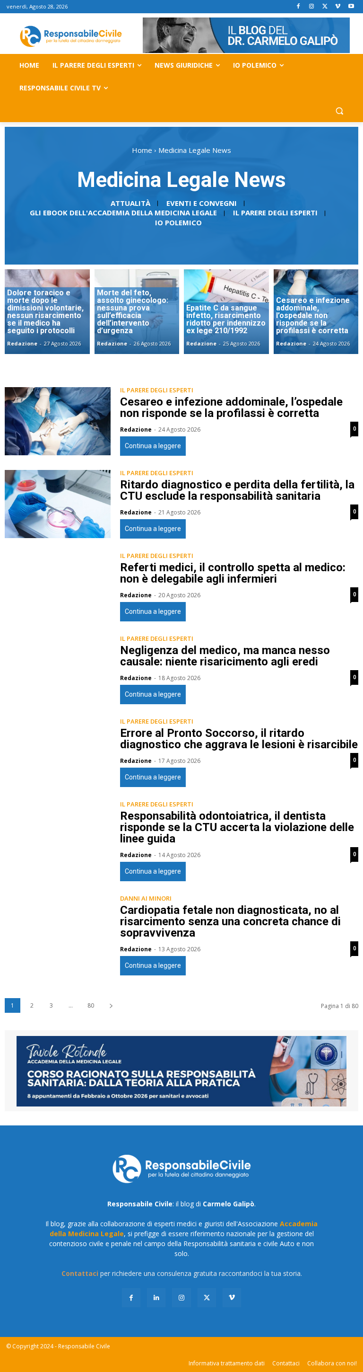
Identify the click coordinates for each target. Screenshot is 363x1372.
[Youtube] (351, 6)
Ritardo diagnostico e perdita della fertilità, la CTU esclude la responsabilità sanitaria (237, 490)
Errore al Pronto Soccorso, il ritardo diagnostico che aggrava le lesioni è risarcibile (239, 738)
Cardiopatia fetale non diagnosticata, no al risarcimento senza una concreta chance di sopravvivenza (230, 921)
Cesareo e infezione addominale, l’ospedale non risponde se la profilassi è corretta (231, 407)
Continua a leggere (153, 446)
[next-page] (111, 1005)
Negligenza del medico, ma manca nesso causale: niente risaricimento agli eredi (225, 656)
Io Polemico (178, 222)
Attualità (130, 203)
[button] (339, 111)
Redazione (136, 429)
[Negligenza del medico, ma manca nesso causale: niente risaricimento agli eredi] (58, 670)
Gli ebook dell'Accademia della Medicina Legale (123, 212)
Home (142, 150)
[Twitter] (325, 6)
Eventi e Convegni (201, 203)
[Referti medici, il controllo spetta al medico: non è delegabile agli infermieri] (58, 587)
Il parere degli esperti (275, 212)
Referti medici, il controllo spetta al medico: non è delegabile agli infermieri (233, 573)
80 (90, 1005)
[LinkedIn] (156, 1297)
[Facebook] (298, 6)
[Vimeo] (337, 6)
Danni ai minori (146, 898)
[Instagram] (311, 6)
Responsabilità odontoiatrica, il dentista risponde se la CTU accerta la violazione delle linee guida (237, 827)
